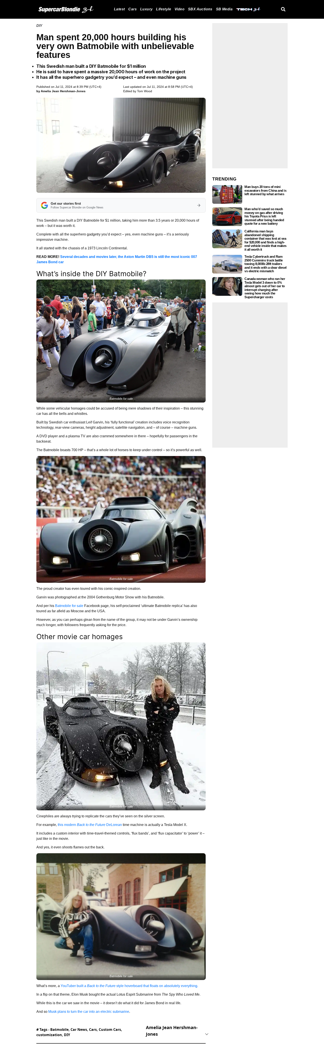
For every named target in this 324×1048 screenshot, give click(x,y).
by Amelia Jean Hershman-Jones (61, 91)
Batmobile (59, 1029)
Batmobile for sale (69, 606)
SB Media (224, 9)
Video (179, 9)
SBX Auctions (200, 9)
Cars (132, 9)
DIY (39, 26)
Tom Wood (144, 91)
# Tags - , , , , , (79, 1032)
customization (49, 1034)
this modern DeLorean (90, 825)
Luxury (146, 9)
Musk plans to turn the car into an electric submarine (88, 1011)
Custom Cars (110, 1029)
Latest (119, 9)
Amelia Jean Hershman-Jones (171, 1030)
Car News (79, 1029)
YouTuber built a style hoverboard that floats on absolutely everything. (129, 986)
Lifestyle (163, 9)
